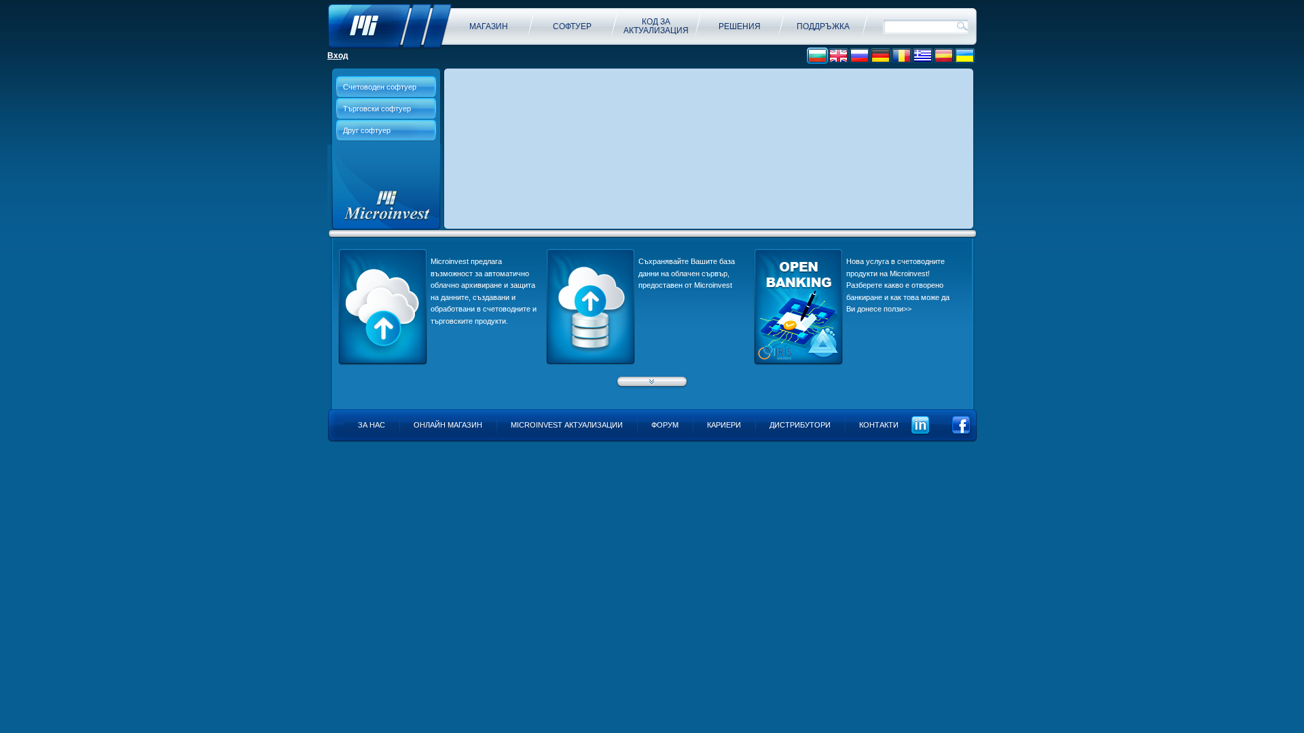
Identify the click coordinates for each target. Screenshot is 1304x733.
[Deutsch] (880, 56)
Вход (337, 55)
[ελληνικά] (922, 56)
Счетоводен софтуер (379, 87)
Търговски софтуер (377, 109)
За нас (371, 425)
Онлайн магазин (448, 425)
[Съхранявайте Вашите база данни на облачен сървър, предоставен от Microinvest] (590, 362)
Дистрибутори (800, 425)
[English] (838, 56)
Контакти (879, 425)
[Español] (943, 56)
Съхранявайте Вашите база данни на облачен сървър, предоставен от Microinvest (686, 273)
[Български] (817, 56)
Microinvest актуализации (567, 425)
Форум (664, 425)
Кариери (724, 425)
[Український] (964, 56)
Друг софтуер (367, 130)
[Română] (901, 56)
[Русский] (859, 56)
